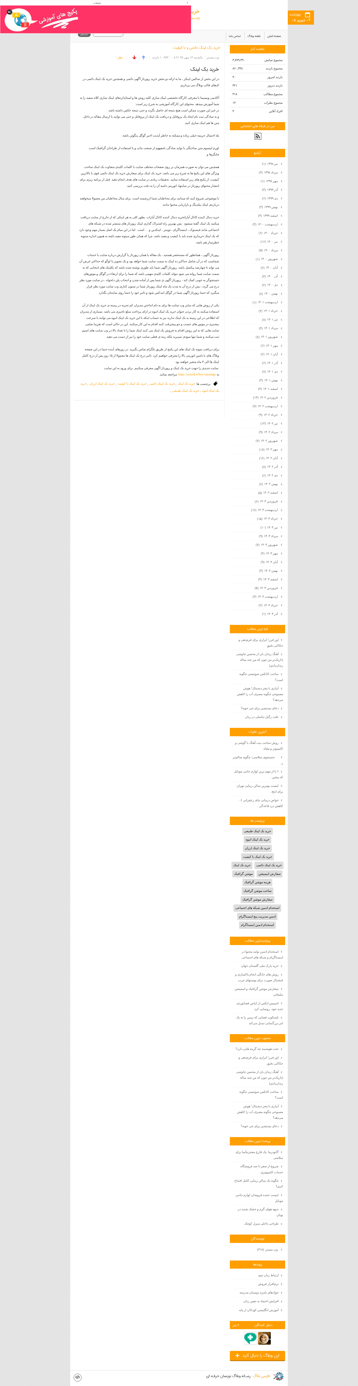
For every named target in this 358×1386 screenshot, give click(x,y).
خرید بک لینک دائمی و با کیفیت (196, 47)
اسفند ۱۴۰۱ (268, 389)
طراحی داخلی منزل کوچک (261, 1223)
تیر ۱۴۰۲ (270, 423)
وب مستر (268, 1249)
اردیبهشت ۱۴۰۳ (265, 510)
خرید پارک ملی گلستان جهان (260, 966)
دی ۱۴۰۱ (270, 371)
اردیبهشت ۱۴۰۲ (266, 406)
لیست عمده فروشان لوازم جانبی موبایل (259, 1198)
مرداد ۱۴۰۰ (269, 250)
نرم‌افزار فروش (268, 1284)
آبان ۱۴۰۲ (269, 458)
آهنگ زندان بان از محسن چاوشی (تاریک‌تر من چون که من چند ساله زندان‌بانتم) (259, 659)
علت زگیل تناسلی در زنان (262, 717)
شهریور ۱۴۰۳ (267, 545)
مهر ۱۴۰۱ (270, 345)
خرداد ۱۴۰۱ (269, 311)
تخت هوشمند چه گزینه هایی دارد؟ (257, 1049)
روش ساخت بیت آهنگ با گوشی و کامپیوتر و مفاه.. (259, 745)
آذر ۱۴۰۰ (270, 276)
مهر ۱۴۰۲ (269, 449)
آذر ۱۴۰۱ (270, 363)
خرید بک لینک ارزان (102, 383)
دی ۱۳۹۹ (270, 198)
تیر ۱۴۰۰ (270, 241)
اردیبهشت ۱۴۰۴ (266, 596)
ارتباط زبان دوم (268, 1275)
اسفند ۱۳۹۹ (268, 215)
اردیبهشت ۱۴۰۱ (266, 302)
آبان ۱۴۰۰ (270, 267)
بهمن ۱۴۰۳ (269, 570)
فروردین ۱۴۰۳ (267, 501)
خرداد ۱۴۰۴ (269, 605)
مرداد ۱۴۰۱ (269, 328)
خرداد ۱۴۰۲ (269, 415)
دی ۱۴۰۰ (270, 285)
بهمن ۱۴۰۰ (269, 293)
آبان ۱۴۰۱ (270, 354)
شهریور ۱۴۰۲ (267, 441)
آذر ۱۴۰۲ (270, 466)
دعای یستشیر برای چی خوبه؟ (260, 708)
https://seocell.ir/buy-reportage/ (196, 374)
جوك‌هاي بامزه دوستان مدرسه (259, 1292)
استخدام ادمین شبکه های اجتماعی (257, 908)
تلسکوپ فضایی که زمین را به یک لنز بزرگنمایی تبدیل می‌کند (259, 1020)
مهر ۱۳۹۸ (270, 181)
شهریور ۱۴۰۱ (267, 337)
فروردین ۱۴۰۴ (267, 588)
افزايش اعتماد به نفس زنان (261, 1301)
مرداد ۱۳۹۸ (269, 172)
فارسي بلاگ (261, 1376)
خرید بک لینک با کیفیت (132, 383)
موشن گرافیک (243, 874)
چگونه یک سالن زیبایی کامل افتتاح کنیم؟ (258, 1183)
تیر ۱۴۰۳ (270, 527)
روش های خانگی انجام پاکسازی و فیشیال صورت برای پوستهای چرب (259, 977)
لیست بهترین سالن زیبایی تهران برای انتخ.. (260, 788)
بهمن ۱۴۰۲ (269, 484)
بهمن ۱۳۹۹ (269, 207)
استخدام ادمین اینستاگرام (257, 925)
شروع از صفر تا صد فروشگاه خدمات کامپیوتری (261, 1169)
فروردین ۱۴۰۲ (266, 397)
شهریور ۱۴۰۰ (267, 259)
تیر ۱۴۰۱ (270, 319)
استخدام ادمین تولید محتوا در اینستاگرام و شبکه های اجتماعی (262, 954)
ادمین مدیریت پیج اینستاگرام (257, 916)
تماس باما (235, 36)
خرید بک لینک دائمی (162, 383)
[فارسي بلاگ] (278, 1376)
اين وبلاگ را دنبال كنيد (257, 1356)
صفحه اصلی (274, 36)
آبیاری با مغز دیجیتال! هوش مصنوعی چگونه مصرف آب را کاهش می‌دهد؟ (260, 694)
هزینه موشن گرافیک (257, 882)
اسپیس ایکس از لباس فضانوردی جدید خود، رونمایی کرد (259, 1006)
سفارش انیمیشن (269, 874)
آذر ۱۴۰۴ (270, 614)
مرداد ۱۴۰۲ (269, 432)
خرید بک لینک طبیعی (185, 390)
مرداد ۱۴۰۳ (269, 536)
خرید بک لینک (186, 383)
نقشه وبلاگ (254, 36)
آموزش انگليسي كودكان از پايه (259, 1310)
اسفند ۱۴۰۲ (268, 492)
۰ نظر (121, 57)
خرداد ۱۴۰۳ (268, 518)
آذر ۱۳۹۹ (270, 190)
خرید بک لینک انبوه (257, 839)
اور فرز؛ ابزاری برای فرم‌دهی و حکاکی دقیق (260, 642)
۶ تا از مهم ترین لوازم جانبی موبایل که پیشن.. (258, 774)
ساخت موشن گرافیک (257, 891)
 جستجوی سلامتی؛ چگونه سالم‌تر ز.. (258, 760)
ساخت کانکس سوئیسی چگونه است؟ (261, 676)
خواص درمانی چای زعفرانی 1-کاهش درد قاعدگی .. (261, 803)
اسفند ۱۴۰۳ (268, 579)
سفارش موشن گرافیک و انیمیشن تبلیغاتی (259, 991)
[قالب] (78, 1378)
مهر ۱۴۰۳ (270, 553)
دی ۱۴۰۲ (270, 475)
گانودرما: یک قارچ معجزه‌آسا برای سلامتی (259, 1155)
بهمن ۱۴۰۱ (269, 380)
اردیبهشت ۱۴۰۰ (266, 224)
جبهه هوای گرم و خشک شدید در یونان (260, 1212)
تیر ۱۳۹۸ (270, 164)
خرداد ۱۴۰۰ (269, 233)
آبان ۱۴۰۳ (270, 562)
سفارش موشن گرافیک (257, 899)
